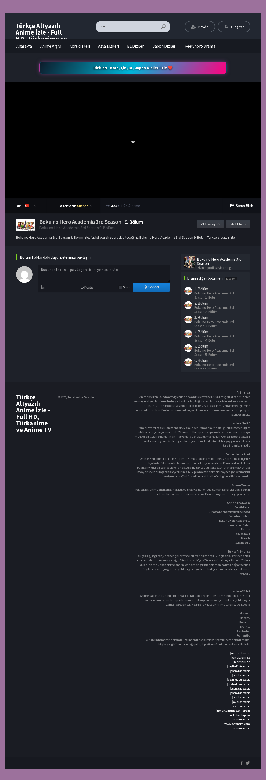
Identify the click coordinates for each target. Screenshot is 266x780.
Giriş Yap (237, 26)
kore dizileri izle (240, 653)
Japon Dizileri (164, 46)
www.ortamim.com (237, 724)
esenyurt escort (240, 671)
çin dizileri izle (241, 657)
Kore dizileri (79, 46)
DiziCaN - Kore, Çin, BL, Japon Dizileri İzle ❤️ (133, 67)
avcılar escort (241, 675)
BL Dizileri (135, 46)
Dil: (19, 206)
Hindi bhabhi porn (239, 715)
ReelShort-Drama (200, 46)
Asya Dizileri (108, 46)
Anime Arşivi (50, 46)
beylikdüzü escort (239, 666)
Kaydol (203, 26)
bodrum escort (241, 719)
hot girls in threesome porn (233, 710)
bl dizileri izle (242, 662)
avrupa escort (241, 706)
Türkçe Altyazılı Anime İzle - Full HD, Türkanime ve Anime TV (41, 35)
